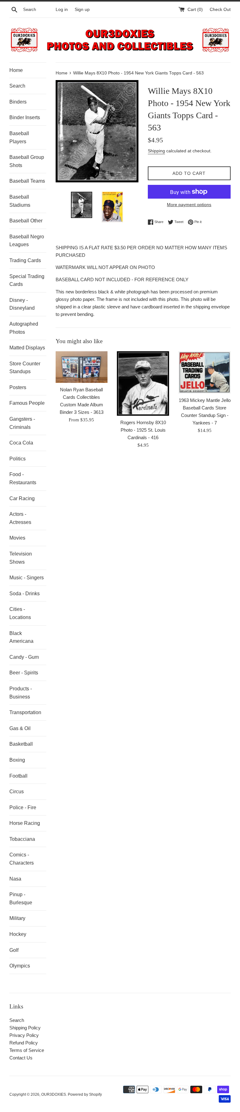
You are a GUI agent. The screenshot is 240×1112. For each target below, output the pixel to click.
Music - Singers (26, 577)
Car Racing (22, 498)
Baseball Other (25, 220)
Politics (17, 458)
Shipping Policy (25, 1027)
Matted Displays (27, 347)
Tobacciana (22, 839)
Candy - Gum (24, 657)
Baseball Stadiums (19, 201)
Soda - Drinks (24, 593)
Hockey (17, 934)
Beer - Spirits (23, 672)
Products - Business (20, 692)
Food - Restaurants (22, 478)
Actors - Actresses (20, 518)
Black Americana (21, 637)
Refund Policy (23, 1042)
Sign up (82, 9)
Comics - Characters (21, 859)
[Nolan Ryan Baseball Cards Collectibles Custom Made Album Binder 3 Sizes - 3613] (82, 367)
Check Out (220, 9)
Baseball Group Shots (26, 161)
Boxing (17, 760)
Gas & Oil (20, 728)
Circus (16, 791)
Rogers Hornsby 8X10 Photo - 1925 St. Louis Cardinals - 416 (143, 430)
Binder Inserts (24, 117)
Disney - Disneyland (22, 304)
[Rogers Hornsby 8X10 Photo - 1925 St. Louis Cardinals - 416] (143, 383)
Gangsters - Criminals (22, 423)
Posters (17, 387)
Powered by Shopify (85, 1094)
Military (17, 918)
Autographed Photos (23, 328)
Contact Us (20, 1057)
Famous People (27, 403)
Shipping (156, 150)
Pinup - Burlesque (20, 898)
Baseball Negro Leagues (26, 240)
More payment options (189, 204)
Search (17, 86)
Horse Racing (24, 823)
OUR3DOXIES (53, 1094)
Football (18, 776)
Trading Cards (25, 260)
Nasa (15, 878)
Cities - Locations (20, 613)
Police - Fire (22, 807)
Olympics (19, 965)
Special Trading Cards (26, 280)
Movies (17, 538)
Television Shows (20, 558)
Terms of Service (26, 1050)
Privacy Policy (24, 1035)
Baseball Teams (27, 181)
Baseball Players (19, 137)
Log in (62, 9)
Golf (13, 950)
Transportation (25, 712)
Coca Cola (21, 442)
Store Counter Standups (24, 367)
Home (16, 70)
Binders (18, 101)
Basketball (21, 744)
